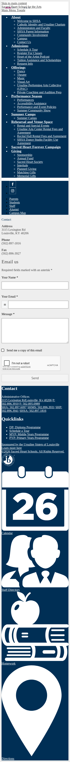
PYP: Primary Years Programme (29, 437)
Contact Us (24, 42)
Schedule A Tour (27, 49)
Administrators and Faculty (33, 28)
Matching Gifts (26, 172)
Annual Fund (25, 158)
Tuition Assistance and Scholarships (39, 60)
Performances (25, 100)
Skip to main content (14, 3)
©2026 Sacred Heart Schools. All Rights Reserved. (33, 451)
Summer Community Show (34, 110)
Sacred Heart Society (30, 162)
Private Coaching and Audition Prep (39, 92)
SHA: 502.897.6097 (14, 407)
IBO (8, 459)
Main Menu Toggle (13, 10)
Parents (13, 199)
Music (21, 78)
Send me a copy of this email (24, 350)
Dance (21, 71)
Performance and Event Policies (36, 107)
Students (14, 202)
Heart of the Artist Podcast (33, 56)
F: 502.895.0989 (29, 403)
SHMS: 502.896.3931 (41, 407)
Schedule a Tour (19, 430)
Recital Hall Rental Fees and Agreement (41, 136)
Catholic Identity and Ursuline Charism (41, 24)
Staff (12, 206)
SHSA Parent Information (33, 31)
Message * (8, 314)
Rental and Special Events (33, 125)
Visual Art (23, 81)
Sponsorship (24, 154)
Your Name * (10, 277)
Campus (22, 38)
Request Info (25, 63)
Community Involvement (32, 35)
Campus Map (17, 213)
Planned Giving (26, 169)
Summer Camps (27, 118)
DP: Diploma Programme (25, 427)
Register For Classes (29, 53)
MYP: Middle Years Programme (29, 434)
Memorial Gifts (26, 176)
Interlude (22, 165)
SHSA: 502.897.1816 (32, 410)
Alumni (14, 209)
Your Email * (10, 296)
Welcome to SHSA (29, 21)
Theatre (21, 74)
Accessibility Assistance (31, 103)
